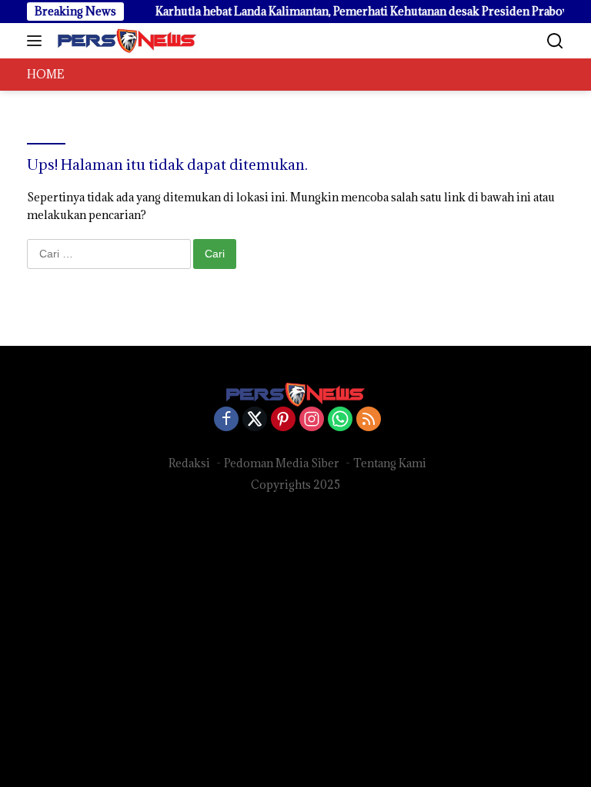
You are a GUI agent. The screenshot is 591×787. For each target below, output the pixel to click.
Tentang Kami (389, 463)
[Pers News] (125, 41)
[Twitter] (254, 420)
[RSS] (368, 420)
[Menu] (37, 41)
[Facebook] (226, 420)
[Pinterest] (283, 420)
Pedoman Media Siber (281, 463)
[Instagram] (311, 420)
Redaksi (189, 463)
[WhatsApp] (340, 420)
